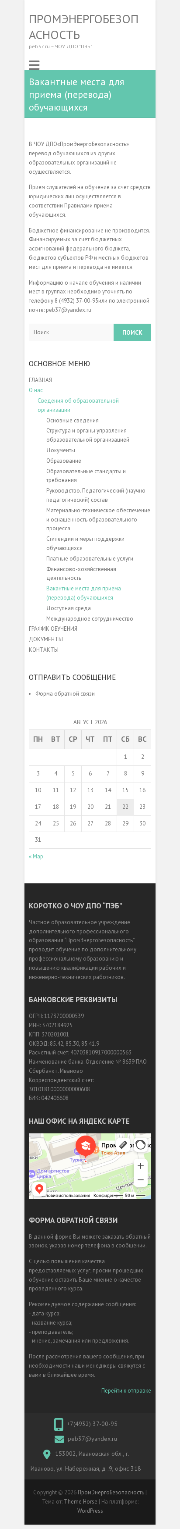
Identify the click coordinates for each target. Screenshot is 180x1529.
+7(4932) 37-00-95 (92, 1424)
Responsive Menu (34, 65)
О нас (36, 390)
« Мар (36, 856)
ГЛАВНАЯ (40, 380)
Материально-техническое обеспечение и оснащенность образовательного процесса (98, 519)
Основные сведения (72, 420)
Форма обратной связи (65, 693)
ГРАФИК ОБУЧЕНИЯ (53, 628)
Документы (60, 450)
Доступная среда (69, 608)
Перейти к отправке (126, 1390)
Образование (63, 460)
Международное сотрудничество (89, 618)
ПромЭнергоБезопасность (83, 27)
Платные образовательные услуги (89, 558)
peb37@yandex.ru (92, 1439)
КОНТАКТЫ (44, 650)
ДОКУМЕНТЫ (46, 639)
